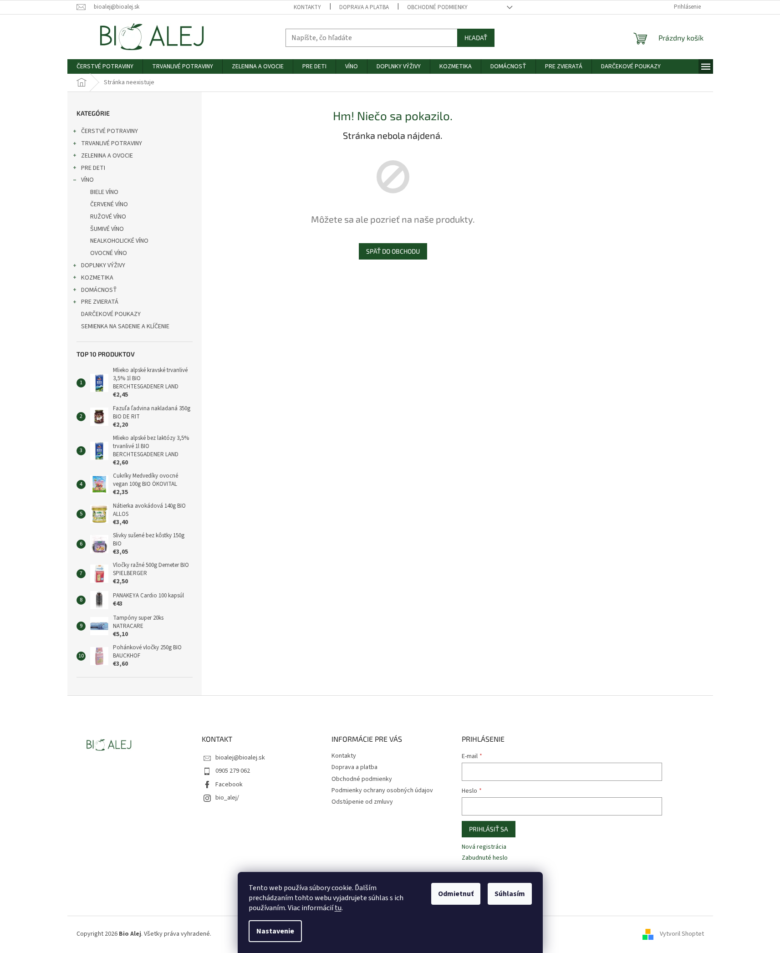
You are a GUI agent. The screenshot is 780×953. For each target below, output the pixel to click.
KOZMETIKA (97, 277)
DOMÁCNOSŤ (99, 290)
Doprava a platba (364, 7)
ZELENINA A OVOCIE (107, 155)
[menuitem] (105, 66)
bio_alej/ (227, 797)
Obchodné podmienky (437, 7)
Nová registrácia (484, 847)
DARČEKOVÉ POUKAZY (111, 314)
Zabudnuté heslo (485, 858)
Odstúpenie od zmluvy (362, 801)
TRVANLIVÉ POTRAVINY (111, 143)
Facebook (229, 784)
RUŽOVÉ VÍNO (108, 216)
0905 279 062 (232, 770)
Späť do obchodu (393, 251)
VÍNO (87, 179)
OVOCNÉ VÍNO (108, 253)
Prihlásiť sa (488, 829)
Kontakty (307, 7)
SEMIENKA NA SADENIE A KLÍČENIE (125, 326)
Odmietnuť (456, 894)
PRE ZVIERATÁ (99, 301)
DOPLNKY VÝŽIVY (103, 265)
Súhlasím (510, 894)
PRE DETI (93, 168)
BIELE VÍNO (104, 192)
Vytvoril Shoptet (682, 933)
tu (338, 908)
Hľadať (475, 37)
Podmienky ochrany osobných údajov (382, 790)
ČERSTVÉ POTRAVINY (109, 131)
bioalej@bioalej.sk (240, 757)
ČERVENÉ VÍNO (109, 204)
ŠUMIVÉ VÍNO (107, 229)
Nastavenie (275, 931)
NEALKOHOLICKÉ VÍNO (119, 240)
